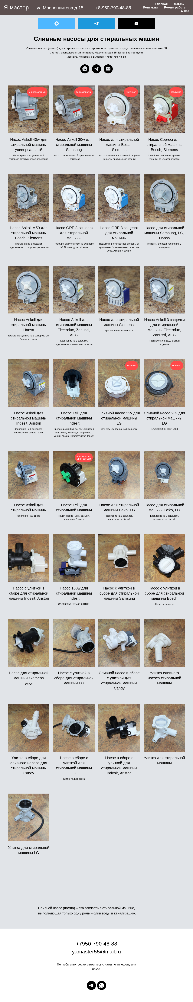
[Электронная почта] (108, 68)
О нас (185, 10)
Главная (161, 4)
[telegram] (96, 68)
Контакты (150, 7)
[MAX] (56, 23)
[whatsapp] (84, 68)
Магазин (180, 4)
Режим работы (175, 7)
